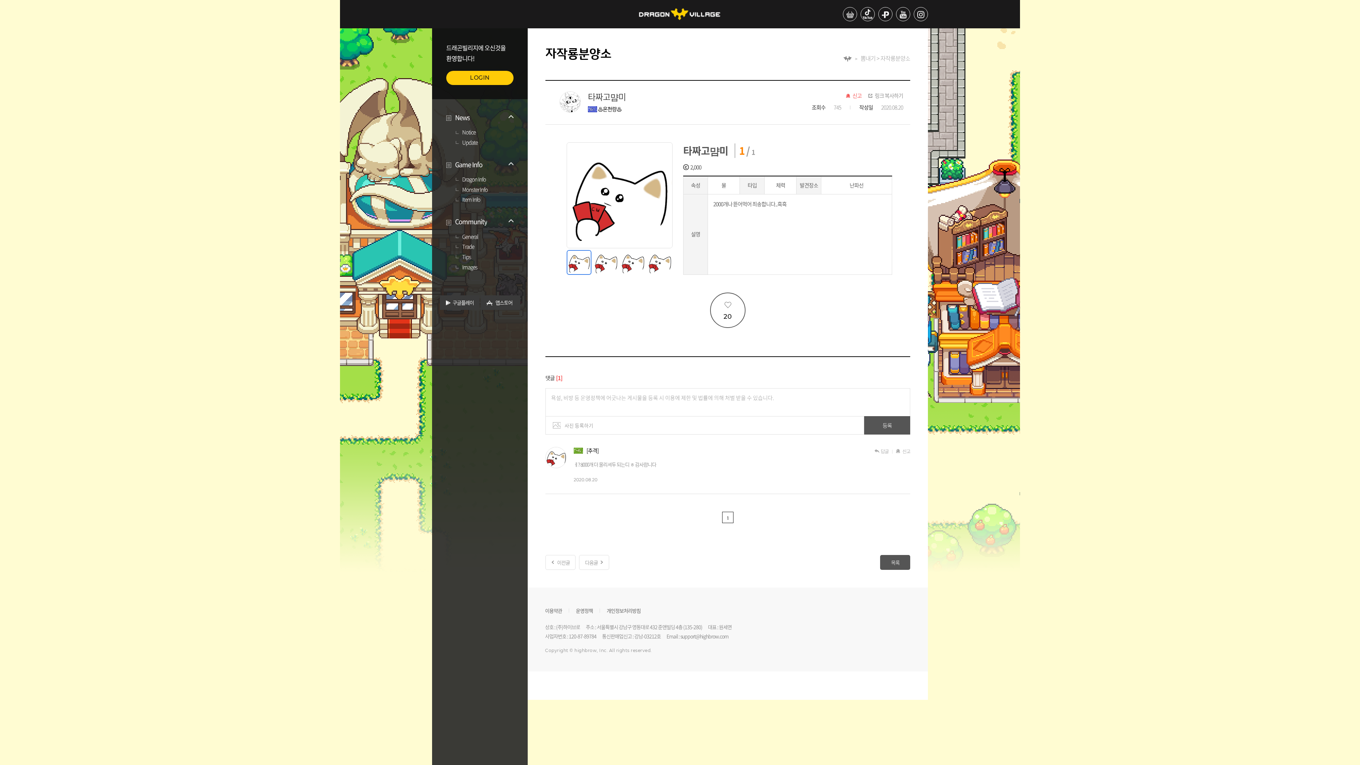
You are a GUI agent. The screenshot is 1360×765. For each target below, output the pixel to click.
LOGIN (480, 77)
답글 (885, 451)
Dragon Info (474, 179)
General (470, 236)
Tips (466, 257)
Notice (469, 132)
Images (469, 267)
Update (470, 142)
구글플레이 (463, 302)
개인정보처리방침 (624, 610)
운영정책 (584, 610)
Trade (468, 246)
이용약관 (553, 610)
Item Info (471, 199)
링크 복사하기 (889, 96)
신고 (857, 96)
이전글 (563, 562)
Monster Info (475, 189)
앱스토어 (503, 302)
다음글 (591, 562)
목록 (895, 562)
